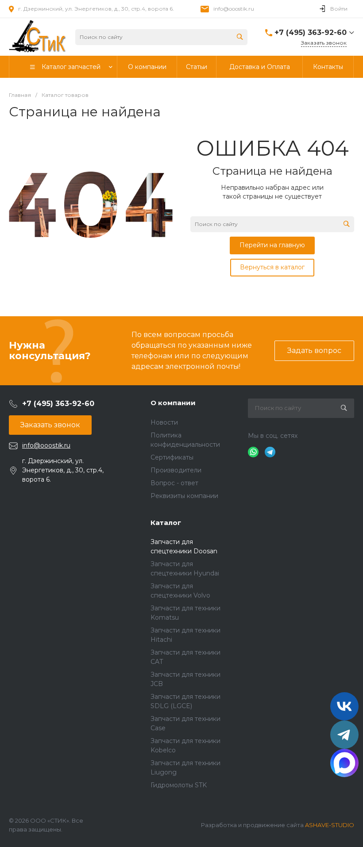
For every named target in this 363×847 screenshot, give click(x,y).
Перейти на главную (272, 245)
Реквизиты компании (184, 496)
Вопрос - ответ (174, 483)
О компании (173, 403)
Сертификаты (172, 457)
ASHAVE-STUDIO (329, 824)
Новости (164, 422)
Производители (176, 470)
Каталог (166, 522)
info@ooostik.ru (233, 8)
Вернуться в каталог (272, 267)
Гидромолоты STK (179, 785)
